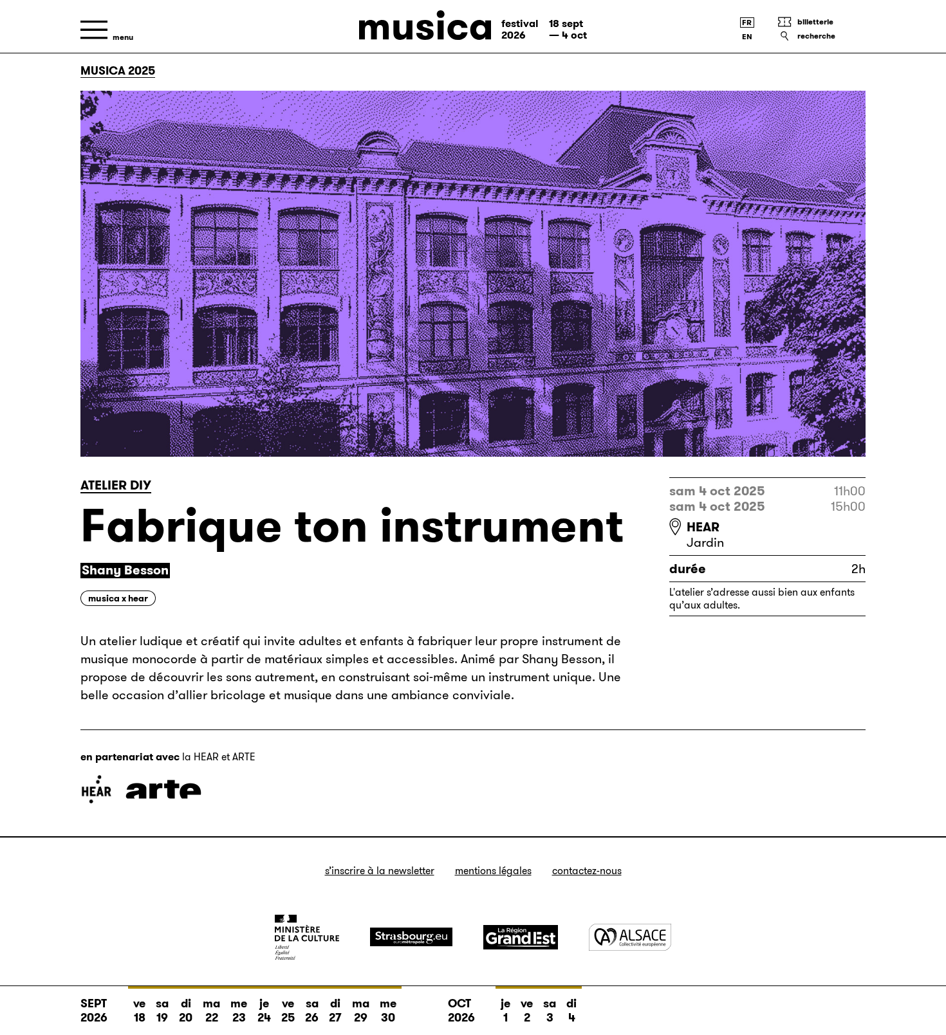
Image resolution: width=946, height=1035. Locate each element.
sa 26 (312, 1010)
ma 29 (360, 1010)
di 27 (335, 1010)
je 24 (264, 1010)
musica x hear (118, 598)
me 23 (238, 1010)
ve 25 (288, 1010)
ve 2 (527, 1010)
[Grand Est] (520, 937)
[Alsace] (630, 937)
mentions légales (493, 870)
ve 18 (139, 1010)
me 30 (388, 1010)
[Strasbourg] (411, 937)
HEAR (703, 527)
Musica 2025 (117, 70)
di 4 (571, 1010)
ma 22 (211, 1010)
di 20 (185, 1010)
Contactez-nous (587, 870)
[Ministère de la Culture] (307, 937)
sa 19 (162, 1010)
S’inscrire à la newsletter (379, 870)
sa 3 (549, 1010)
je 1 (505, 1010)
